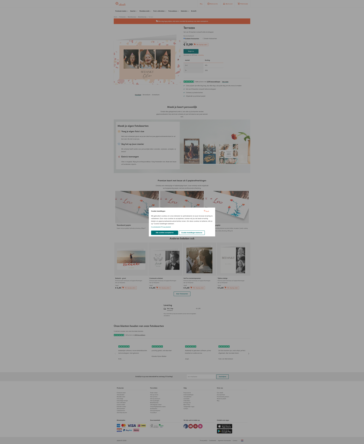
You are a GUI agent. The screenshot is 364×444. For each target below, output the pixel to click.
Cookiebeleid (156, 227)
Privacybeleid (166, 227)
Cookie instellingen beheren (191, 233)
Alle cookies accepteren (165, 232)
